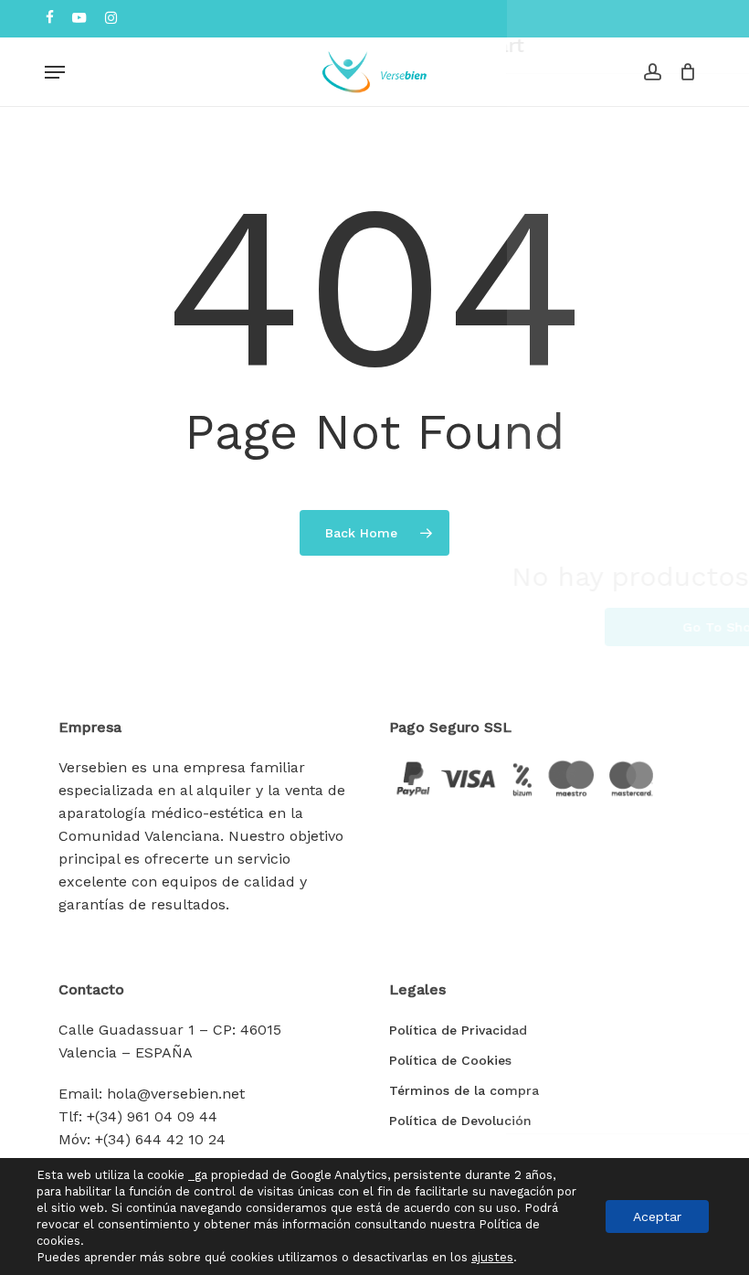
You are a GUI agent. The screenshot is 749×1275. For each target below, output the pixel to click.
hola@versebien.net (176, 1093)
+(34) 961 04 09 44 (152, 1116)
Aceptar (657, 1216)
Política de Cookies (450, 1060)
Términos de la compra (464, 1090)
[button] (55, 72)
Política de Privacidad (458, 1030)
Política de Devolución (460, 1120)
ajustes (492, 1257)
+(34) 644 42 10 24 (160, 1139)
